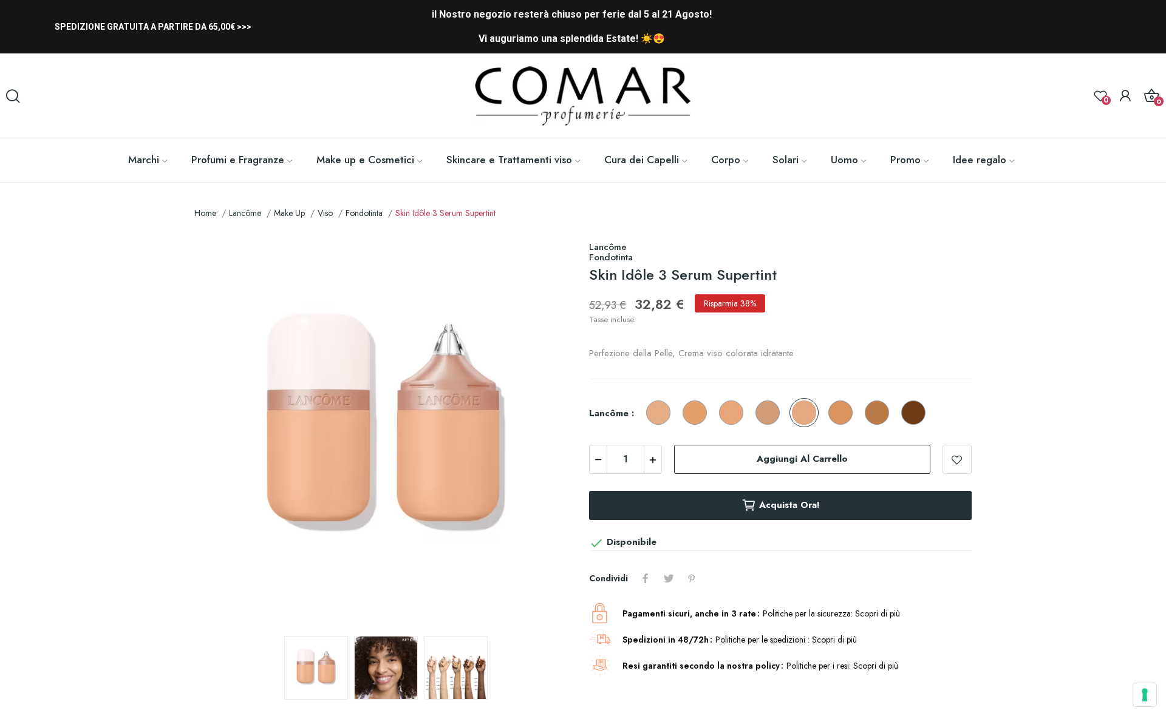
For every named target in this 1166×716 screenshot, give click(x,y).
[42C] (880, 413)
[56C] (916, 413)
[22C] (698, 413)
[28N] (770, 413)
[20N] (734, 413)
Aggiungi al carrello (802, 458)
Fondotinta (611, 257)
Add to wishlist (957, 459)
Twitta (668, 578)
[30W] (843, 413)
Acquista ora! (789, 505)
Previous (223, 430)
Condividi (645, 578)
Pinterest (691, 578)
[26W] (807, 413)
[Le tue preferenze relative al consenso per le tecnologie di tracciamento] (1144, 694)
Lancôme (608, 247)
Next (548, 430)
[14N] (661, 413)
